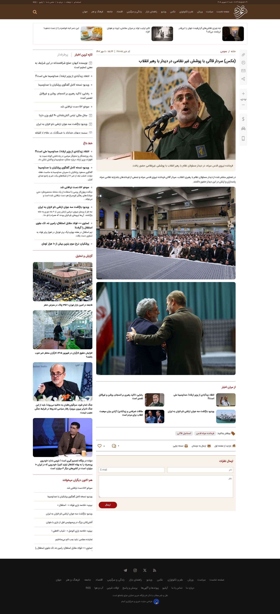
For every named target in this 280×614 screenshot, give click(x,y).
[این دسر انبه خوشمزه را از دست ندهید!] (91, 34)
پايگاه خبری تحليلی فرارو (134, 595)
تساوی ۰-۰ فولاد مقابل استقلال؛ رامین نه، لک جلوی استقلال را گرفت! (64, 225)
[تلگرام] (125, 570)
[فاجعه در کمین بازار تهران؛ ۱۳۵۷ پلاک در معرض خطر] (62, 281)
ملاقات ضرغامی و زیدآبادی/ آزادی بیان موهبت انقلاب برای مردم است (121, 413)
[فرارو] (240, 12)
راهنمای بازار (152, 12)
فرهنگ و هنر (97, 12)
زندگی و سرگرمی (134, 12)
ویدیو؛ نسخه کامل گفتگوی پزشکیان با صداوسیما (63, 85)
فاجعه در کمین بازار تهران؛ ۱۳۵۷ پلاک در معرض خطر (68, 305)
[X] (145, 570)
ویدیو (164, 12)
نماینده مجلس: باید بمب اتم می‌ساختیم (73, 540)
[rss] (155, 570)
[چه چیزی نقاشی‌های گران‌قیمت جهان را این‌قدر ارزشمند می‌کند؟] (233, 34)
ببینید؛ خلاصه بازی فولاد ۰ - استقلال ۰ (74, 505)
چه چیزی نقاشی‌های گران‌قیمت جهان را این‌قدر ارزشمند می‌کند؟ (200, 30)
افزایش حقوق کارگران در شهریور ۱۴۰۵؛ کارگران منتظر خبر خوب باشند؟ (63, 355)
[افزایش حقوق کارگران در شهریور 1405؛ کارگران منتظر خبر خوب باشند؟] (62, 329)
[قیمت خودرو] (243, 129)
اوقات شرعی (113, 588)
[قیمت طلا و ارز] (243, 120)
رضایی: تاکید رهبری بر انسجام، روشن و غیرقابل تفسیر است (121, 396)
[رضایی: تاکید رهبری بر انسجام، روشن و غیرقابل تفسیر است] (154, 400)
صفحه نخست (222, 12)
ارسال (108, 505)
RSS (34, 2)
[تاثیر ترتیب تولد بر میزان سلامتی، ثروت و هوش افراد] (162, 34)
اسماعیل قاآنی (184, 433)
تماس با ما (50, 2)
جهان (85, 12)
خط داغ (87, 144)
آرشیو (41, 2)
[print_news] (243, 62)
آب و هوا (98, 588)
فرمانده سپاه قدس (205, 433)
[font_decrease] (243, 105)
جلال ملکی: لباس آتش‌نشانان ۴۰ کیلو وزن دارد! (63, 115)
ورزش (200, 12)
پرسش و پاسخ (129, 588)
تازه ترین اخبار (83, 54)
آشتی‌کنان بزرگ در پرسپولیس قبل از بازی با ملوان (69, 522)
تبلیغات (68, 2)
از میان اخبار (229, 387)
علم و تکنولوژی (186, 12)
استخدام (77, 2)
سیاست (209, 12)
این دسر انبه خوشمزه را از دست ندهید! (61, 28)
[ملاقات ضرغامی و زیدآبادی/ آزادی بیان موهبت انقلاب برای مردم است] (154, 416)
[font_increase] (243, 93)
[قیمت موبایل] (243, 139)
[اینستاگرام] (135, 570)
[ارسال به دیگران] (243, 71)
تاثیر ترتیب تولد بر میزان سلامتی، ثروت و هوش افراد (128, 30)
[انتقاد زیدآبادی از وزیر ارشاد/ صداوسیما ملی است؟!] (226, 400)
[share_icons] (243, 79)
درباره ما (60, 2)
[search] (35, 12)
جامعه (110, 12)
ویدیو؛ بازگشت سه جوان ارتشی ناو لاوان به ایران (191, 411)
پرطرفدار (63, 54)
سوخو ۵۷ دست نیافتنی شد (74, 107)
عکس (173, 12)
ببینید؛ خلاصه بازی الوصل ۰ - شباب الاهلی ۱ (72, 531)
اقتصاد (120, 12)
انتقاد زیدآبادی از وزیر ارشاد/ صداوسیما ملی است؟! (194, 396)
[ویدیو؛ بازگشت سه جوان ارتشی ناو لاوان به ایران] (226, 416)
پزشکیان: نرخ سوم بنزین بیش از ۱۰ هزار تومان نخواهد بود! (67, 246)
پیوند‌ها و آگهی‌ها (150, 588)
